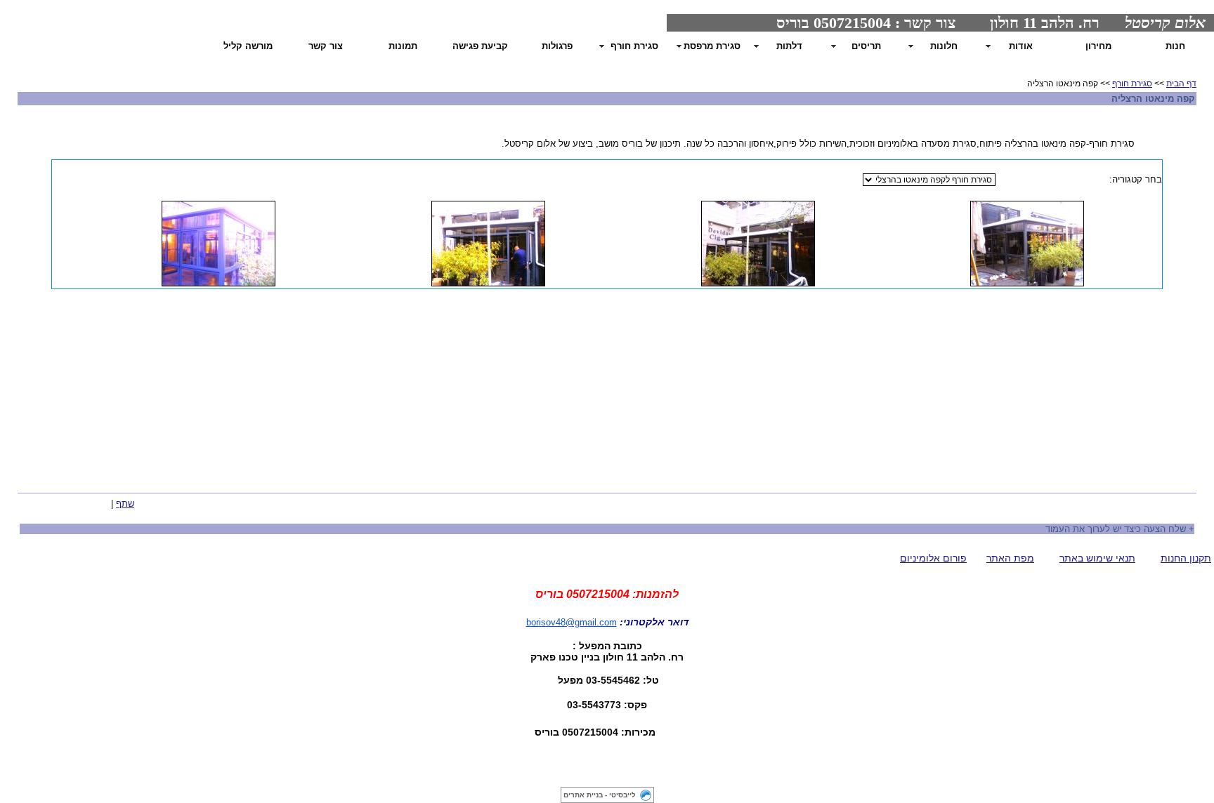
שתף (125, 503)
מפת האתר (1010, 558)
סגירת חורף (1132, 83)
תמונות (403, 46)
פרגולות (557, 46)
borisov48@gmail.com (571, 622)
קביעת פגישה (480, 46)
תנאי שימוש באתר (1097, 558)
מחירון (1098, 46)
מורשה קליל (248, 46)
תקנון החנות (1186, 558)
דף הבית (1181, 83)
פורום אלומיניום (933, 558)
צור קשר (325, 46)
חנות (1175, 46)
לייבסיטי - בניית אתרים (599, 795)
